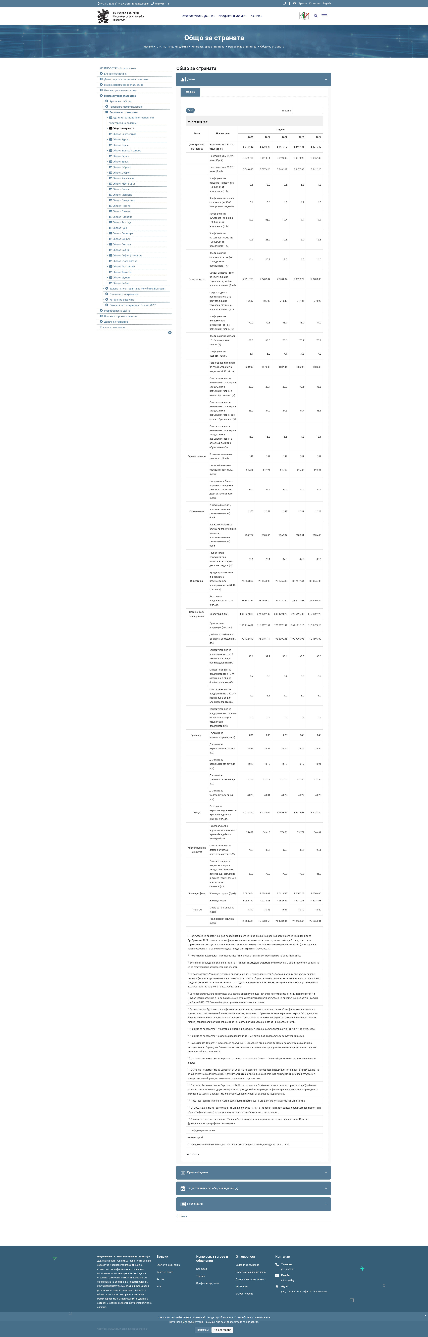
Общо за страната (123, 128)
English (327, 3)
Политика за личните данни (251, 1272)
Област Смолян (121, 244)
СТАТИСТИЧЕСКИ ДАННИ (198, 16)
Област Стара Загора (124, 261)
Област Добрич (121, 172)
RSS (159, 1286)
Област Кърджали (123, 178)
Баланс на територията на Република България (137, 288)
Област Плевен (121, 211)
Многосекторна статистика (208, 46)
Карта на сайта (165, 1272)
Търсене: (286, 110)
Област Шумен (121, 277)
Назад (183, 1216)
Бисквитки (242, 1286)
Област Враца (120, 161)
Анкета (161, 1279)
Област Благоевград (124, 134)
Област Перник (121, 205)
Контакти (314, 3)
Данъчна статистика (116, 321)
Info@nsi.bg (287, 1280)
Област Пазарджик (123, 200)
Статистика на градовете (124, 294)
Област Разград (121, 222)
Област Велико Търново (126, 150)
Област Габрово (121, 167)
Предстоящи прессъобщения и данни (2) (212, 1188)
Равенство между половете (126, 106)
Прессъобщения (197, 1172)
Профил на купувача (207, 1283)
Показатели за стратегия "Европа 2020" (133, 305)
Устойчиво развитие (122, 299)
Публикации (195, 1203)
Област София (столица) (127, 255)
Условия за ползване (247, 1265)
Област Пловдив (122, 216)
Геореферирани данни (117, 310)
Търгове (200, 1276)
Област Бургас (120, 139)
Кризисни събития (121, 101)
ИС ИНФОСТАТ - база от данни (118, 68)
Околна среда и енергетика (120, 90)
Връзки (303, 3)
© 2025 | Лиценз (244, 1293)
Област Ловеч (120, 189)
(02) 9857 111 (162, 3)
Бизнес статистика (115, 73)
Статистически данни (168, 1265)
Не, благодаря (222, 1329)
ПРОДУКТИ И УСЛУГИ (232, 16)
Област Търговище (123, 266)
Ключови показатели (112, 327)
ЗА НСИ (256, 16)
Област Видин (120, 156)
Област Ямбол (120, 283)
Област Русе (119, 227)
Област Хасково (122, 272)
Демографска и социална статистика (126, 79)
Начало (148, 46)
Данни (191, 79)
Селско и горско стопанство (121, 316)
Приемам (203, 1329)
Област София (120, 250)
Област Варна (120, 145)
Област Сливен (121, 238)
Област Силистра (122, 233)
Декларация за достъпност (251, 1279)
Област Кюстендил (123, 183)
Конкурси (201, 1269)
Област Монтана (122, 194)
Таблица (190, 92)
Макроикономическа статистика (123, 84)
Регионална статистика (242, 46)
